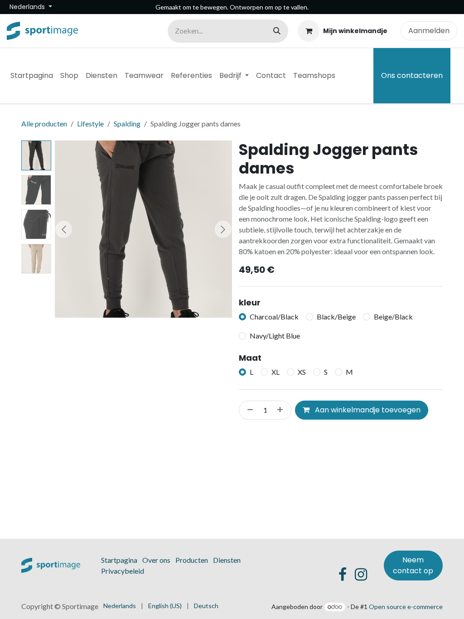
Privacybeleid (122, 570)
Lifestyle (90, 123)
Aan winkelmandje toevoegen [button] (366, 410)
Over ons (156, 560)
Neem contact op (413, 565)
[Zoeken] (277, 31)
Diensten (227, 560)
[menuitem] (32, 76)
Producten (191, 560)
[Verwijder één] (248, 410)
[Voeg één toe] (282, 410)
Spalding (127, 123)
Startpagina (119, 560)
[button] (63, 229)
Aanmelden (429, 30)
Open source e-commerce (406, 606)
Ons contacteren (412, 75)
